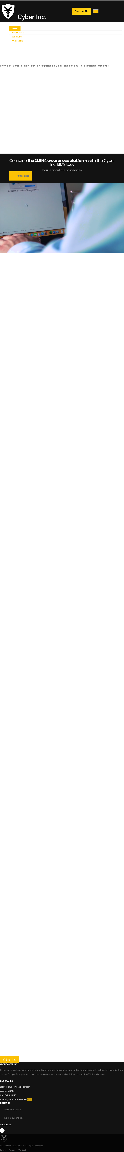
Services (16, 36)
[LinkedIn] (2, 1130)
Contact (22, 1150)
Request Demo (12, 61)
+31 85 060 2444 (12, 1109)
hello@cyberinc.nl (13, 1117)
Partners (17, 40)
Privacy (12, 1150)
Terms (3, 1150)
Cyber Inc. (31, 16)
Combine (23, 176)
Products (17, 32)
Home (14, 28)
